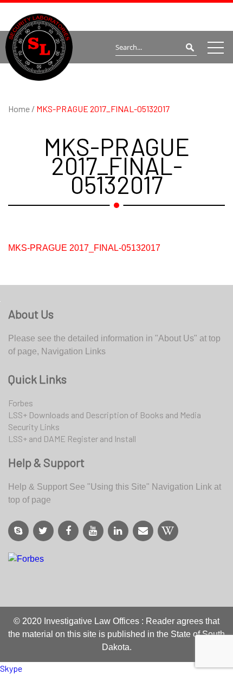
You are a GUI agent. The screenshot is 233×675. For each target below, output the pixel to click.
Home (19, 108)
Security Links (34, 426)
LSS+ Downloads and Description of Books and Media (104, 415)
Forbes (20, 403)
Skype (11, 668)
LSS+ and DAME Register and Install (72, 438)
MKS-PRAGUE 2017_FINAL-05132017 (84, 247)
